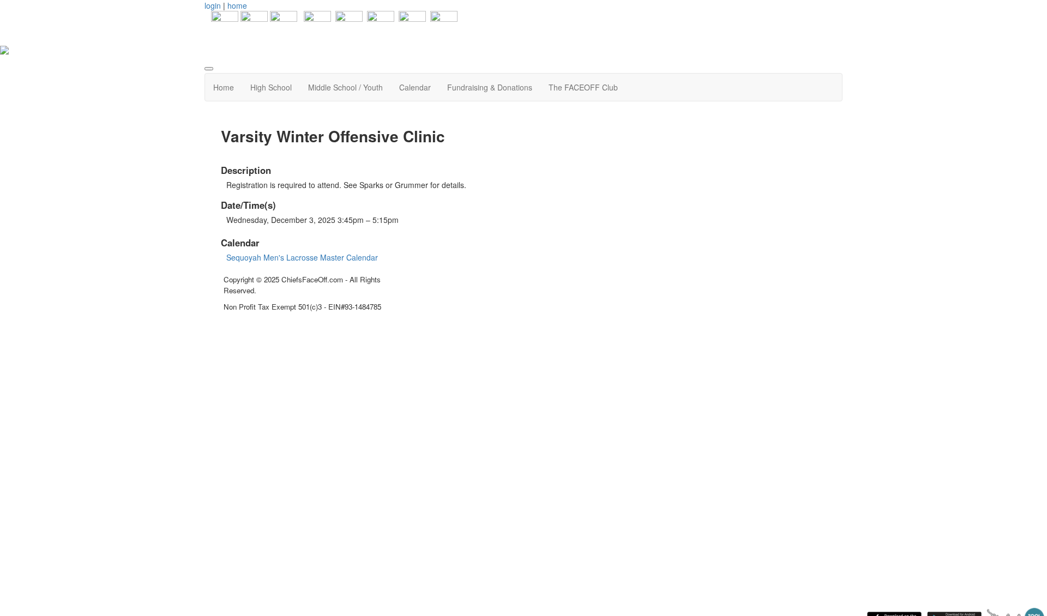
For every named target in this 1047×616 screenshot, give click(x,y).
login (212, 5)
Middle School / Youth (345, 87)
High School (271, 87)
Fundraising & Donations (489, 87)
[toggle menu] (208, 68)
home (237, 5)
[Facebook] (221, 23)
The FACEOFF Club (583, 87)
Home (223, 87)
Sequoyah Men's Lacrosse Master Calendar (302, 257)
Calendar (415, 87)
